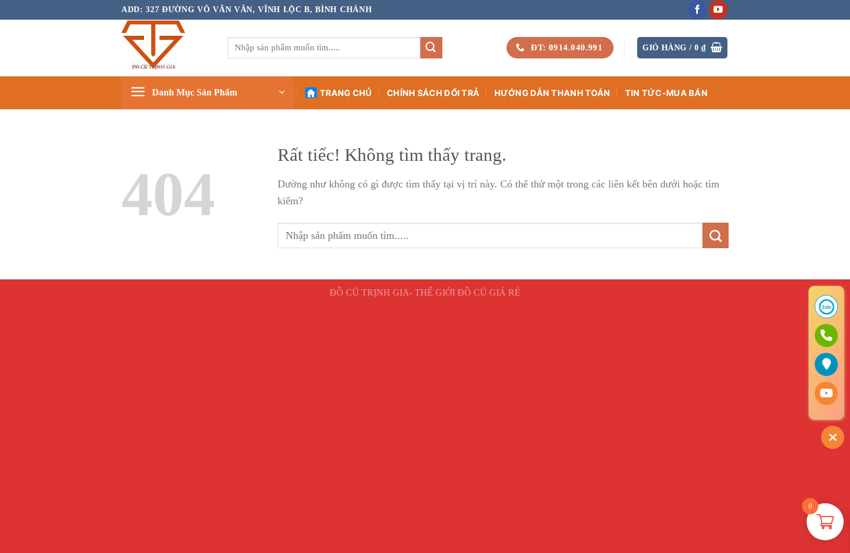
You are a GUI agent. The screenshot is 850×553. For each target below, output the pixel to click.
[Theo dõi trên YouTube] (718, 10)
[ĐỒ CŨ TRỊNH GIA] (165, 48)
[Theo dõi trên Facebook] (697, 10)
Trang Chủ (346, 93)
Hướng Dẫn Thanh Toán (552, 93)
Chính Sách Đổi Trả (433, 93)
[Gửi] (431, 48)
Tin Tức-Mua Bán (666, 93)
